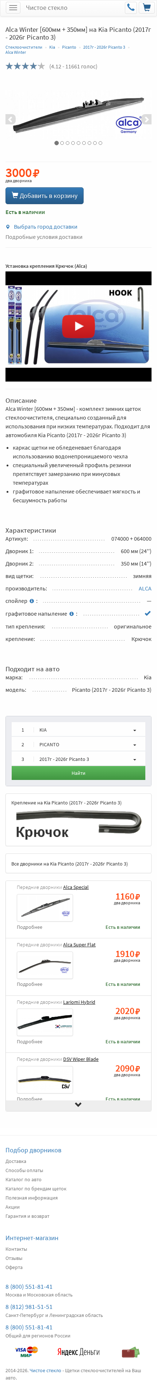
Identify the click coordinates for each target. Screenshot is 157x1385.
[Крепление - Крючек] (78, 823)
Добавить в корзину (47, 195)
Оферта (14, 1267)
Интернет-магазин (31, 1238)
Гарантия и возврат (27, 1216)
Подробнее (29, 927)
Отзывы (13, 1258)
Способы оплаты (24, 1170)
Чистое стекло (47, 7)
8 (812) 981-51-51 (29, 1306)
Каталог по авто (23, 1179)
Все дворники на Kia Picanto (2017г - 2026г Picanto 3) (69, 863)
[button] (16, 114)
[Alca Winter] (78, 114)
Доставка (15, 1161)
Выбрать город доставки (45, 226)
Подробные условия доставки (44, 236)
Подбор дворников (33, 1150)
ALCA (145, 588)
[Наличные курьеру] (131, 1348)
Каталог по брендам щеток (35, 1188)
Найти (78, 773)
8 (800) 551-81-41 (29, 1286)
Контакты (16, 1249)
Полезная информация (31, 1197)
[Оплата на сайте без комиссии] (26, 1348)
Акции (12, 1207)
